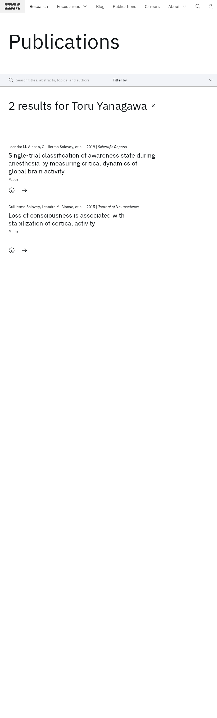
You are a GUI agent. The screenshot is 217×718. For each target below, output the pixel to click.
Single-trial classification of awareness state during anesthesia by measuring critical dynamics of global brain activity (81, 163)
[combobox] (162, 80)
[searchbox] (54, 80)
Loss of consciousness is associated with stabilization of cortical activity (66, 219)
